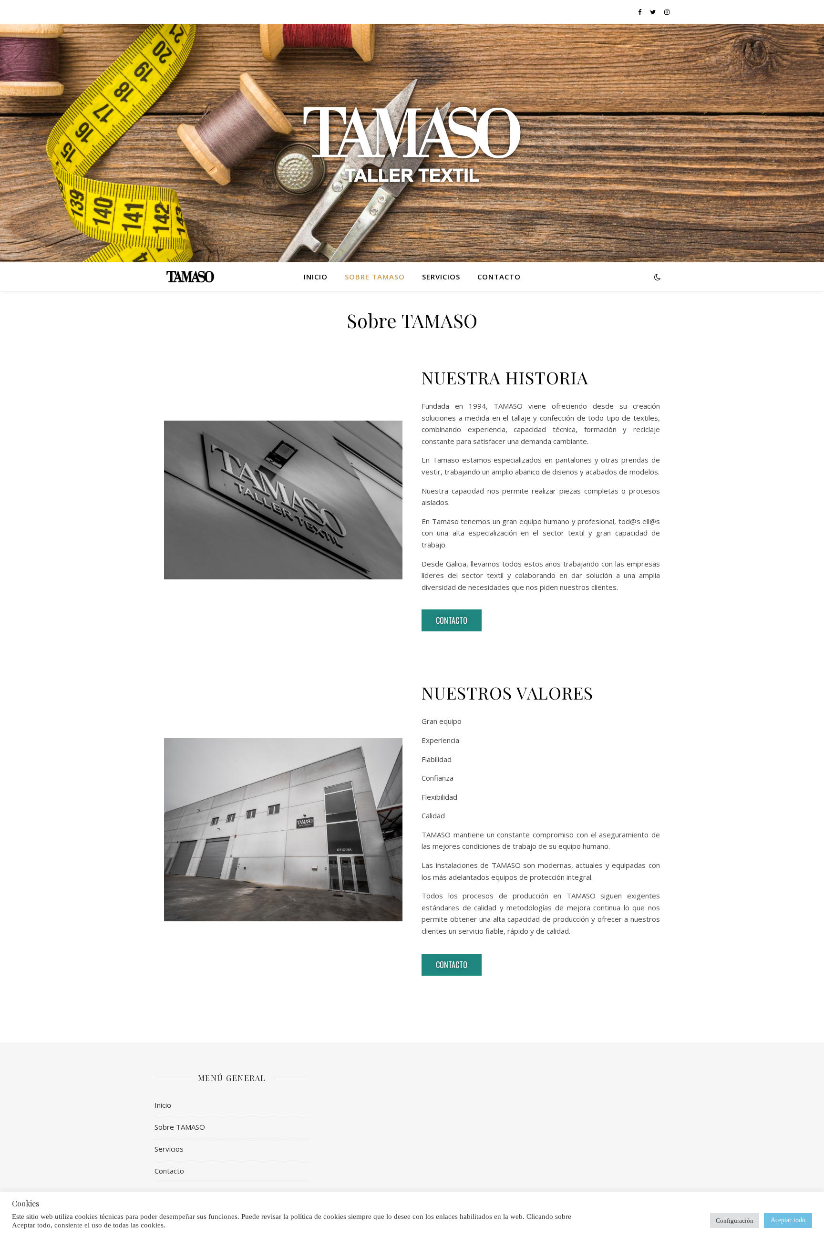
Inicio (316, 276)
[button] (452, 620)
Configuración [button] (734, 1220)
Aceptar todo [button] (788, 1220)
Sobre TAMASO (375, 276)
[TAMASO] (412, 143)
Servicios (441, 276)
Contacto (499, 276)
